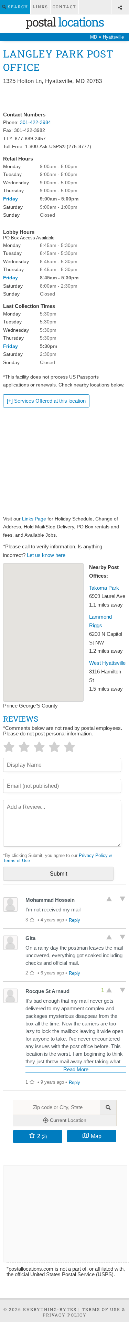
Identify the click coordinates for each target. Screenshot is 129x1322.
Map (96, 1136)
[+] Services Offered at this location (46, 401)
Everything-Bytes (50, 1309)
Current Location (67, 1120)
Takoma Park (104, 588)
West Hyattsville (107, 663)
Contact (64, 6)
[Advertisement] (64, 98)
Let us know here (46, 555)
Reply (74, 920)
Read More (75, 1069)
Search (17, 6)
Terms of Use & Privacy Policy (84, 1312)
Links (40, 6)
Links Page (34, 518)
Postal (65, 22)
